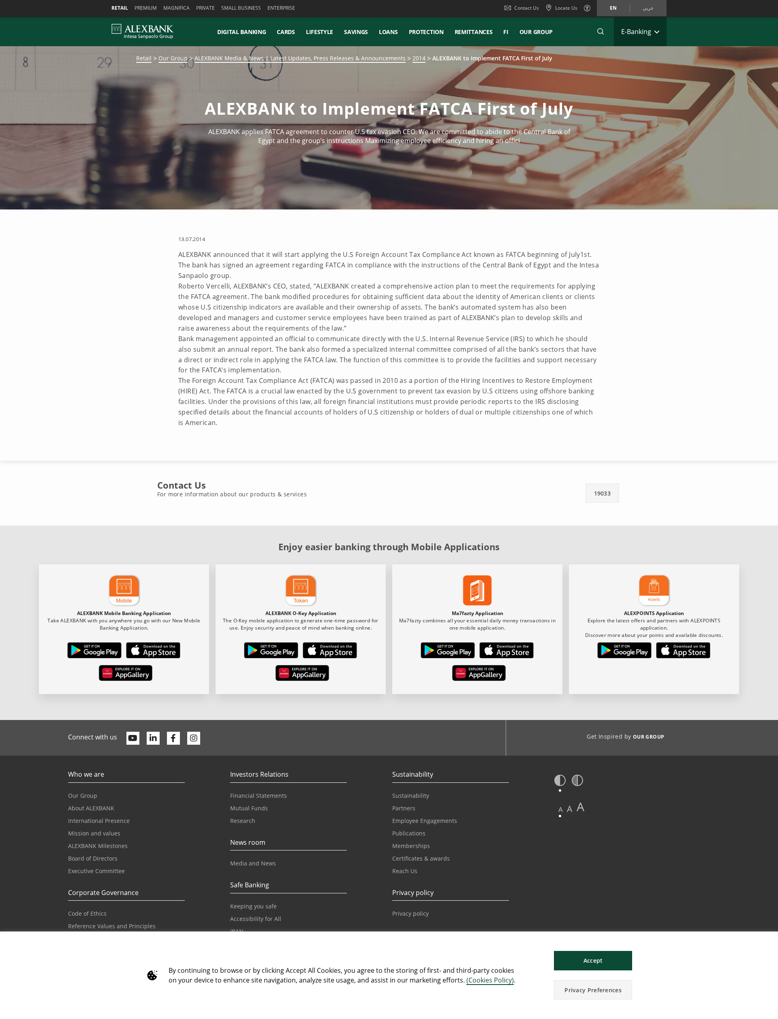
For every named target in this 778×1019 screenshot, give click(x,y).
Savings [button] (356, 32)
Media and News (253, 863)
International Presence (99, 821)
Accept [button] (593, 960)
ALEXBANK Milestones (98, 846)
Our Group (536, 32)
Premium (146, 7)
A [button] (560, 809)
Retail (119, 7)
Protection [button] (426, 32)
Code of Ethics (87, 913)
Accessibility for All (255, 919)
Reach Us (404, 871)
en (613, 7)
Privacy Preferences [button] (593, 990)
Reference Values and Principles (112, 926)
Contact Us (526, 7)
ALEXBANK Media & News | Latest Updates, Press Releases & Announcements (300, 58)
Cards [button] (286, 32)
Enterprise (281, 7)
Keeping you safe (253, 906)
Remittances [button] (474, 32)
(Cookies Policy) (490, 980)
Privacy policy (410, 913)
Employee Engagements (424, 821)
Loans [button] (388, 32)
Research (242, 821)
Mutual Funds (249, 808)
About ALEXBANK (91, 808)
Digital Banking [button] (241, 32)
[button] (600, 31)
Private (205, 7)
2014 (419, 58)
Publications (408, 833)
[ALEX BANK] (142, 31)
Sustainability (410, 795)
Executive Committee (96, 871)
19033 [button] (602, 493)
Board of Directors (93, 858)
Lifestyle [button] (319, 32)
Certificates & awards (421, 858)
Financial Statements (258, 795)
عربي (648, 7)
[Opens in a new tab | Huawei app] (125, 674)
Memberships (411, 846)
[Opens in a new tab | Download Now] (94, 651)
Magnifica (176, 7)
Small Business (241, 7)
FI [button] (505, 32)
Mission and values (94, 833)
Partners (403, 808)
